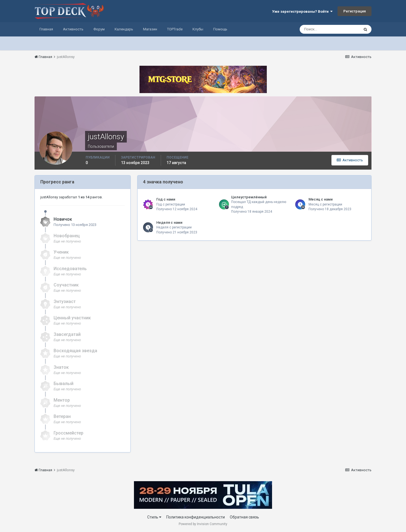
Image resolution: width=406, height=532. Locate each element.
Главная (46, 29)
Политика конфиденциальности (195, 517)
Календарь (124, 29)
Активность (73, 29)
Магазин (150, 29)
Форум (99, 29)
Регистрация (354, 11)
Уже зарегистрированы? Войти (301, 11)
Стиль (153, 517)
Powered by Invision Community (203, 524)
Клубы (198, 29)
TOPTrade (175, 29)
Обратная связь (244, 517)
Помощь (220, 29)
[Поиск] (365, 29)
